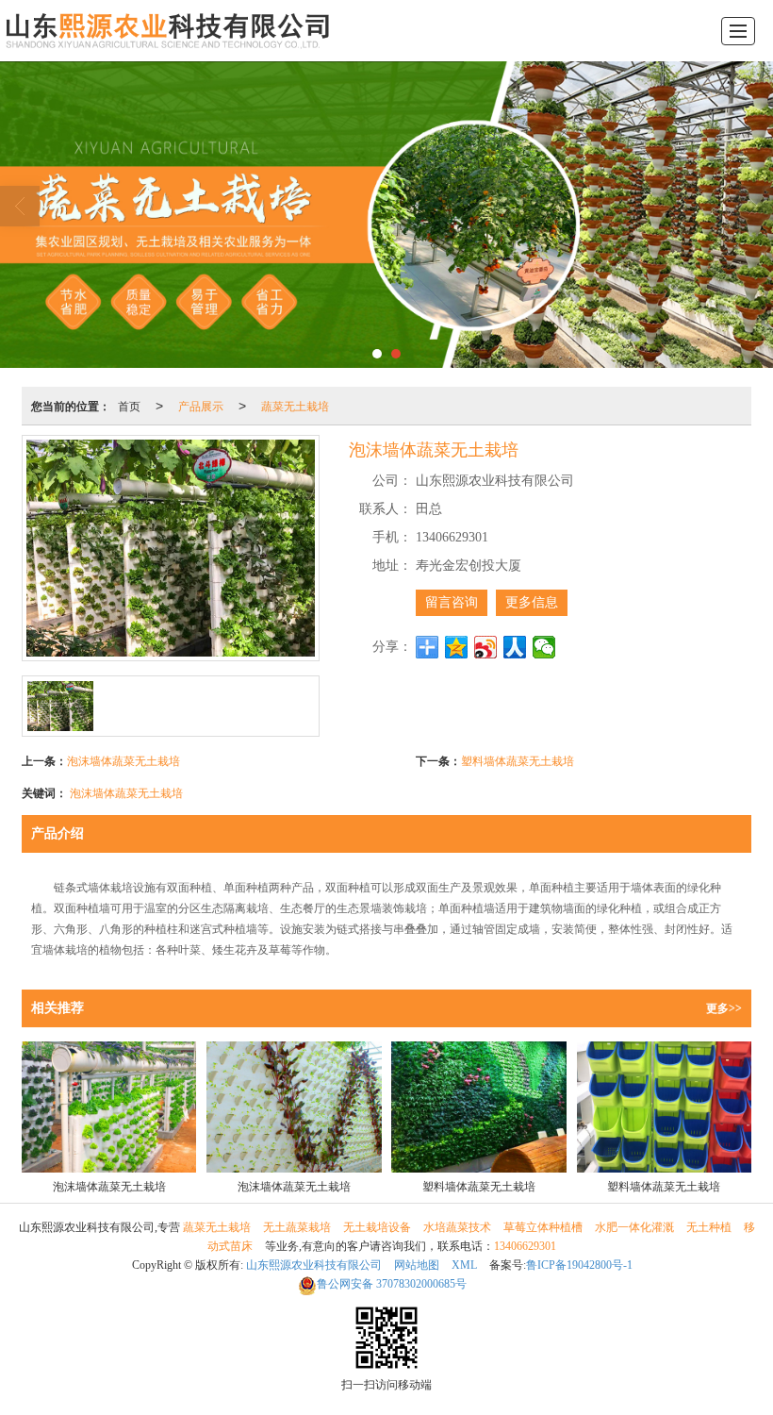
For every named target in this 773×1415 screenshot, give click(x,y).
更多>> (724, 1008)
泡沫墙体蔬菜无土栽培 (123, 760)
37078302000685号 (392, 1283)
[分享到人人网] (515, 647)
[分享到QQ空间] (457, 647)
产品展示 (200, 405)
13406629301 (525, 1246)
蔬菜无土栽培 (295, 405)
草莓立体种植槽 (543, 1227)
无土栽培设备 (377, 1227)
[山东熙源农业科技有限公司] (166, 30)
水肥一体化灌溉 (634, 1227)
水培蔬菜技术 (457, 1227)
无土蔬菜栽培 (297, 1227)
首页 (129, 405)
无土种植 (709, 1227)
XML (464, 1265)
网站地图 (416, 1265)
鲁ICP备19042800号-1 (579, 1265)
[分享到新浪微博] (486, 647)
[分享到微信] (544, 647)
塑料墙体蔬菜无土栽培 (517, 760)
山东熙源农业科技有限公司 (314, 1265)
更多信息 (531, 602)
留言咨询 (451, 602)
